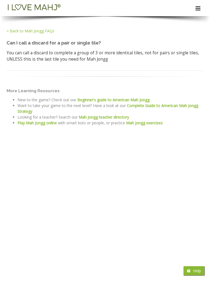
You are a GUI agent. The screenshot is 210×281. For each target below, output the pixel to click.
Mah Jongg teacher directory (104, 117)
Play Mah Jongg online (37, 122)
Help (196, 270)
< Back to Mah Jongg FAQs (30, 30)
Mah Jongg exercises (144, 122)
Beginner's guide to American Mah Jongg (113, 99)
